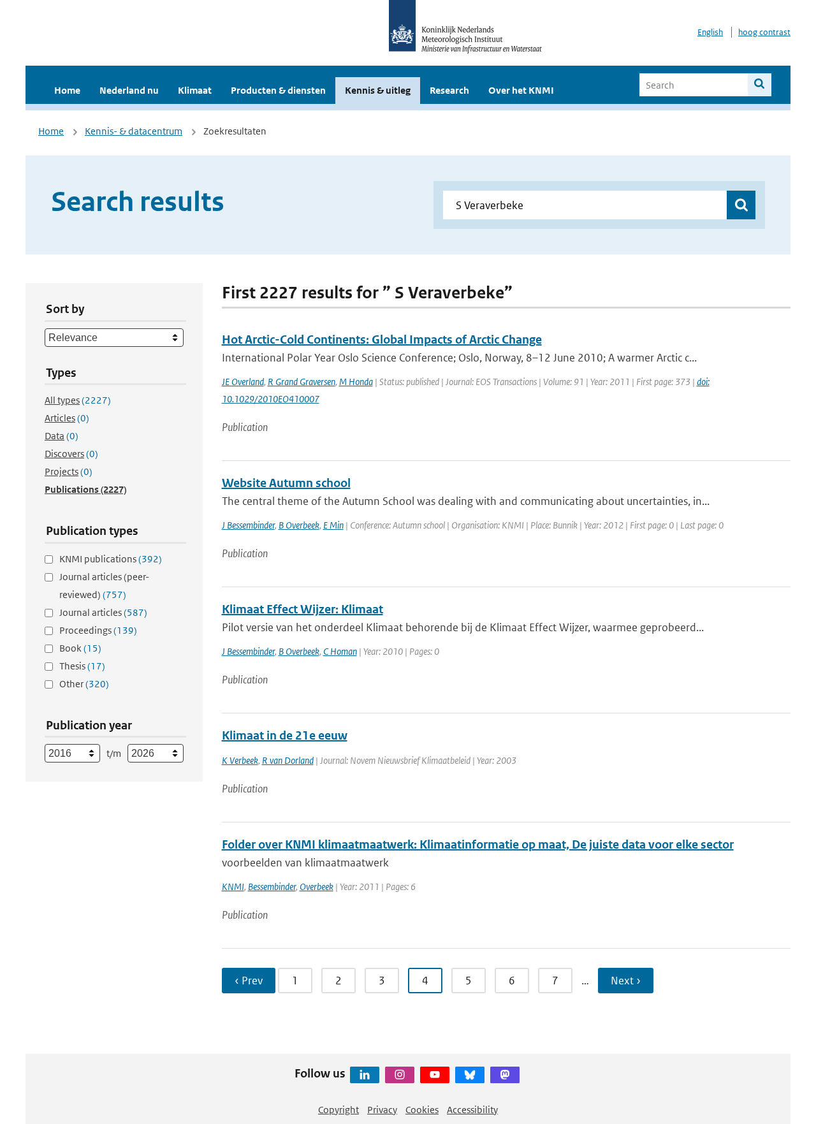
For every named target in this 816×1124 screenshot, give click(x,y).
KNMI (233, 886)
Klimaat (195, 90)
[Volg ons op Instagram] (399, 1075)
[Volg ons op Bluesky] (470, 1075)
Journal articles (103, 612)
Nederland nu (129, 90)
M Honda (356, 382)
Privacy (382, 1110)
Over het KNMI (521, 90)
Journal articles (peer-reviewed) (104, 586)
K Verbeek (240, 760)
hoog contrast (764, 32)
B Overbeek (299, 525)
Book (80, 648)
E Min (333, 525)
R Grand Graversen (301, 382)
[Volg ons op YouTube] (435, 1075)
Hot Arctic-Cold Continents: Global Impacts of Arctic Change (382, 339)
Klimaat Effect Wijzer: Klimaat (302, 609)
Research (449, 90)
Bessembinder (272, 886)
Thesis (82, 666)
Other (84, 684)
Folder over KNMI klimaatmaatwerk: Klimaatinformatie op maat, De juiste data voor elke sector (478, 844)
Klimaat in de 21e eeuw (284, 735)
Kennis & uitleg (378, 90)
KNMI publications (110, 559)
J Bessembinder (248, 525)
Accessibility (472, 1110)
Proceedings (98, 630)
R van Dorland (288, 760)
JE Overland (243, 382)
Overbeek (316, 886)
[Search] (759, 84)
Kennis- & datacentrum (133, 131)
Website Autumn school (286, 483)
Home (67, 90)
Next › (626, 981)
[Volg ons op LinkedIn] (364, 1075)
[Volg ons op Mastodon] (505, 1075)
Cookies (422, 1110)
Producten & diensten (278, 90)
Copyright (338, 1110)
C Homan (340, 651)
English (710, 32)
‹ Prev (249, 981)
